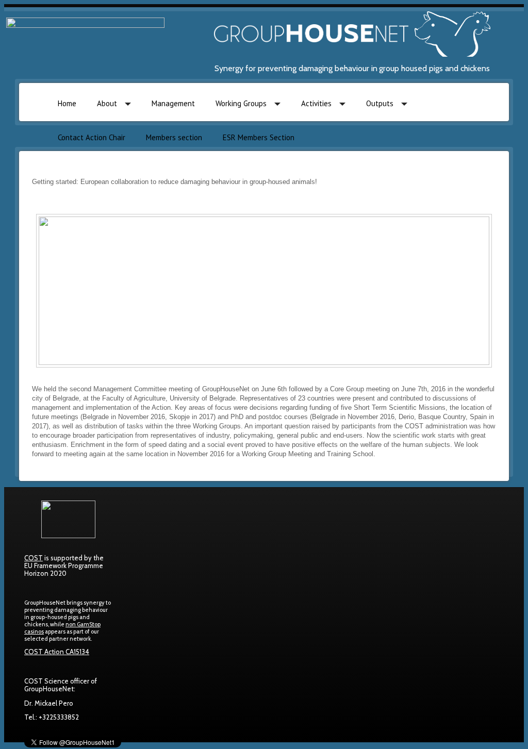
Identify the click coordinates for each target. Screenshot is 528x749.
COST (33, 558)
